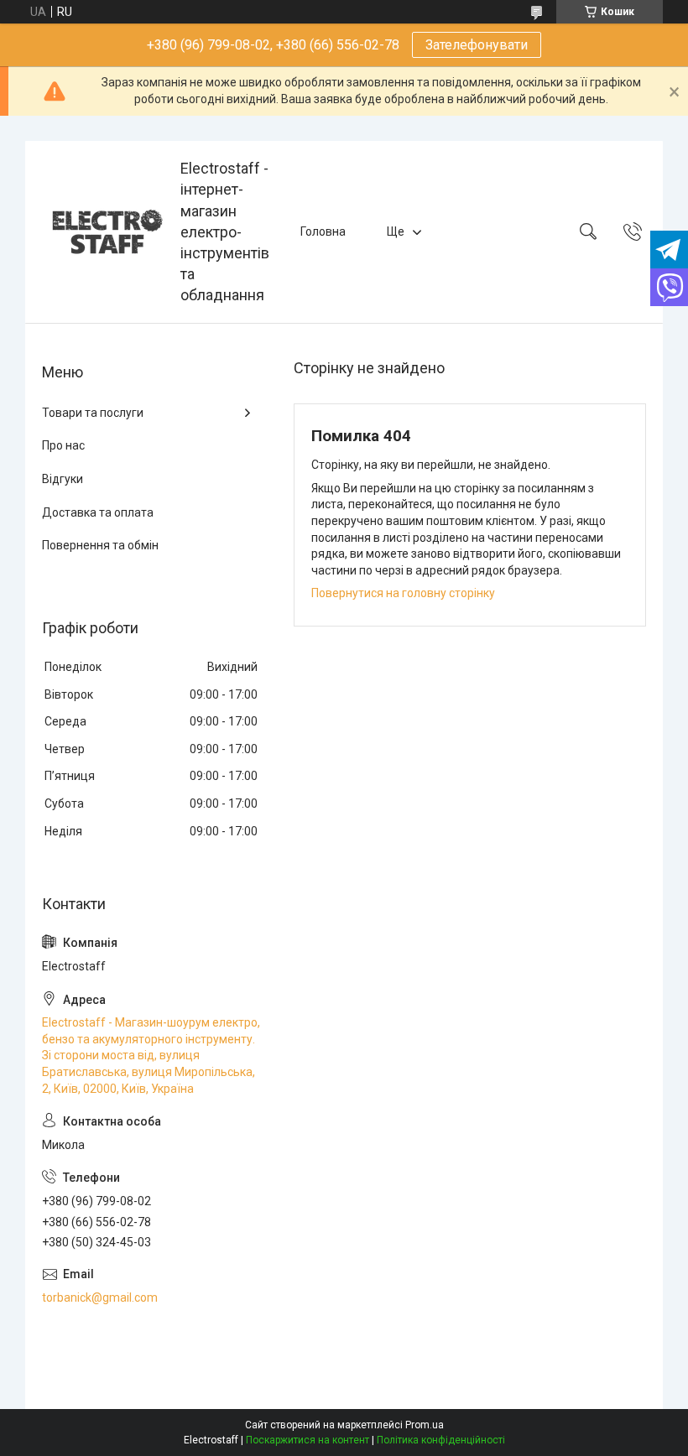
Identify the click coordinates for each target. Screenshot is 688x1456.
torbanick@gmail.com (100, 1297)
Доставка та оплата (98, 512)
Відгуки (62, 479)
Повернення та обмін (100, 545)
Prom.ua (424, 1425)
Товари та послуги (92, 412)
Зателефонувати (476, 45)
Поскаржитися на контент (307, 1440)
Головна (323, 231)
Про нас (63, 445)
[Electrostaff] (105, 231)
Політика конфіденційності (441, 1440)
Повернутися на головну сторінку (403, 593)
